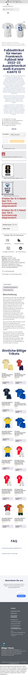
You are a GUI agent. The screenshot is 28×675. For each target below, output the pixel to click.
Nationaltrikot (10, 42)
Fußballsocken (9, 148)
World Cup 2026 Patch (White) (13, 178)
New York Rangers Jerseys (14, 668)
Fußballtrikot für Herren (14, 264)
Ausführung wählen (6, 383)
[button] (8, 13)
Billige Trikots (7, 259)
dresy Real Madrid (22, 669)
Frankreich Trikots (11, 258)
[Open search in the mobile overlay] (10, 9)
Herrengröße (6, 134)
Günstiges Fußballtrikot (12, 267)
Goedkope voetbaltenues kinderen (12, 672)
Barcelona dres (13, 669)
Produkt (13, 608)
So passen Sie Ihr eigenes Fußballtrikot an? (12, 548)
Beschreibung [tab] (7, 284)
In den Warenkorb (17, 141)
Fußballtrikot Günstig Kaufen (9, 265)
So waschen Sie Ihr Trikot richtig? (10, 553)
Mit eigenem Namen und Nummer (12, 156)
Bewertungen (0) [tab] (8, 290)
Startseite (4, 42)
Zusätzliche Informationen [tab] (10, 287)
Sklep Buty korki (18, 666)
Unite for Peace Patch (11, 196)
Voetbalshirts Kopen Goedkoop (7, 671)
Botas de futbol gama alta (6, 666)
